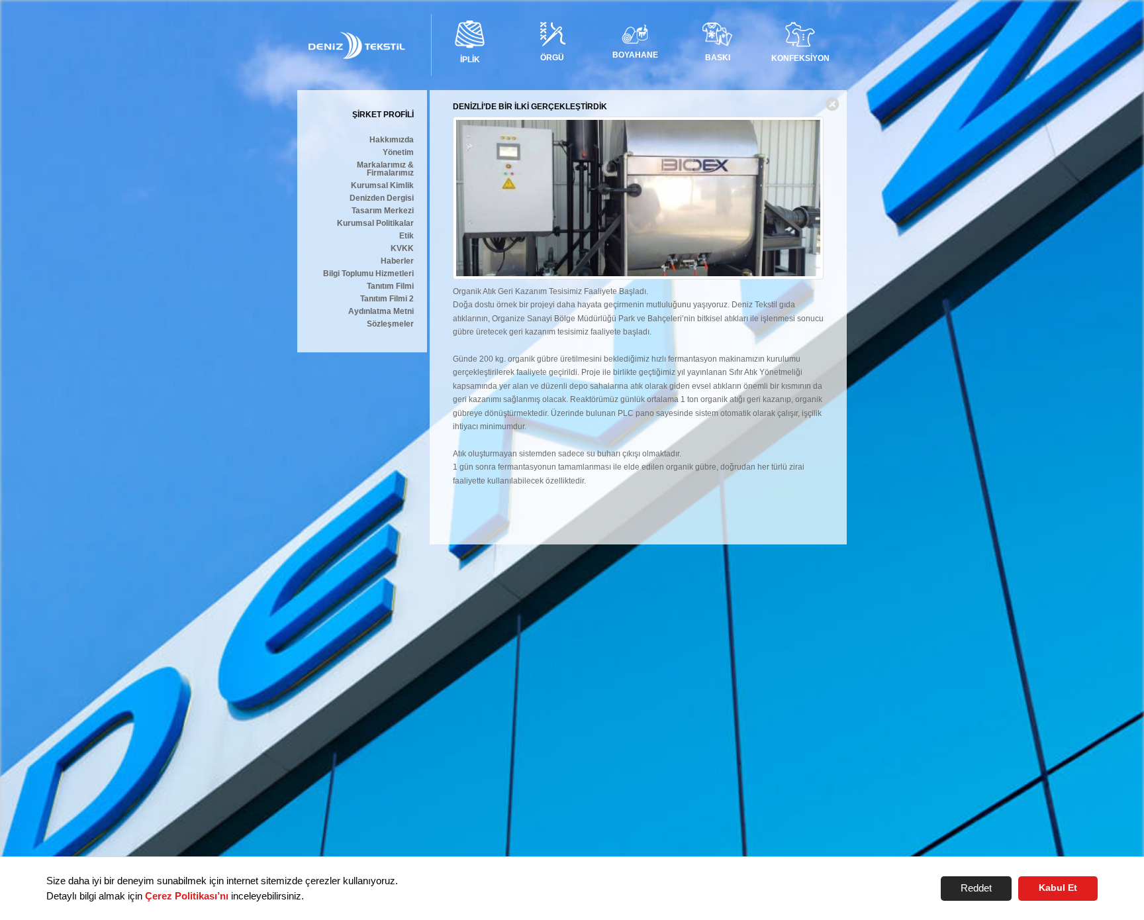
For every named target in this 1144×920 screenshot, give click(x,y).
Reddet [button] (976, 888)
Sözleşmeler (390, 324)
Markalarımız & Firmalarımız (385, 169)
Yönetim (398, 152)
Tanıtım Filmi (390, 286)
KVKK (402, 248)
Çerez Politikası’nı (186, 895)
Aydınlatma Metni (381, 311)
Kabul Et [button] (1058, 888)
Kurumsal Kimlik (382, 185)
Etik (406, 236)
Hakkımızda (391, 140)
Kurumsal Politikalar (375, 223)
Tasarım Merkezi (383, 211)
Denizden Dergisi (382, 198)
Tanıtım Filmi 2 (387, 299)
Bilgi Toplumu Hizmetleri (368, 274)
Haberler (397, 261)
